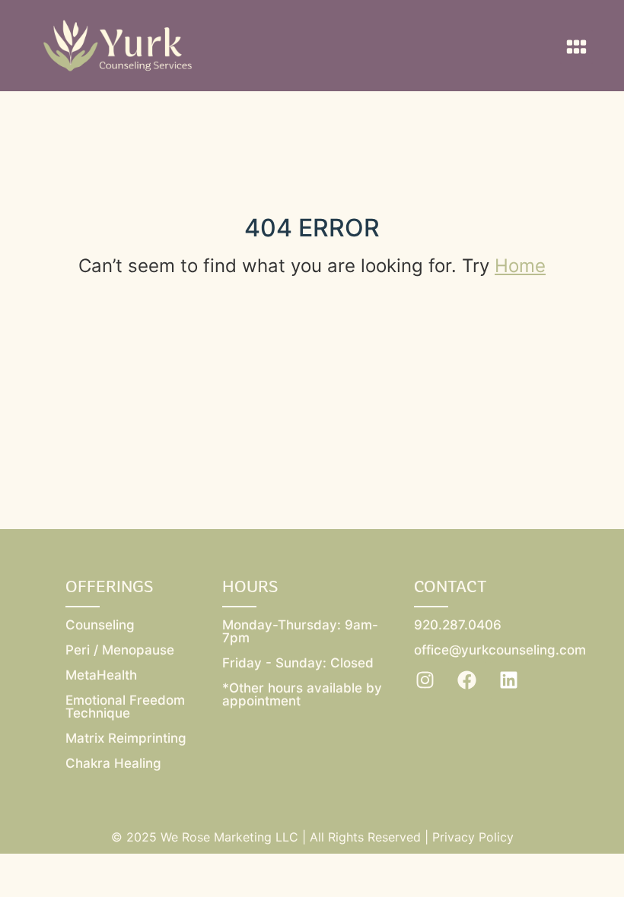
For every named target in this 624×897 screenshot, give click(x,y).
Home (520, 266)
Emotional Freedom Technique (125, 707)
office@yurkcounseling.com (500, 650)
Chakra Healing (113, 763)
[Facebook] (467, 680)
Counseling (100, 624)
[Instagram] (425, 680)
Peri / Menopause (119, 650)
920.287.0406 (457, 624)
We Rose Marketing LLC (229, 837)
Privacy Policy (473, 837)
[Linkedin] (509, 680)
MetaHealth (101, 675)
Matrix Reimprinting (125, 738)
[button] (577, 47)
